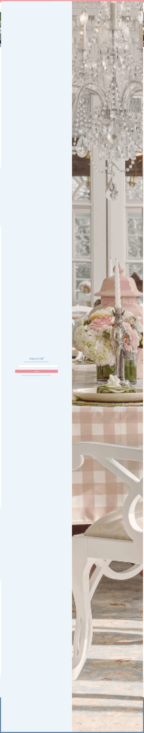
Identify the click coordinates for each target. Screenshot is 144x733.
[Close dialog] (142, 2)
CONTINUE (36, 371)
